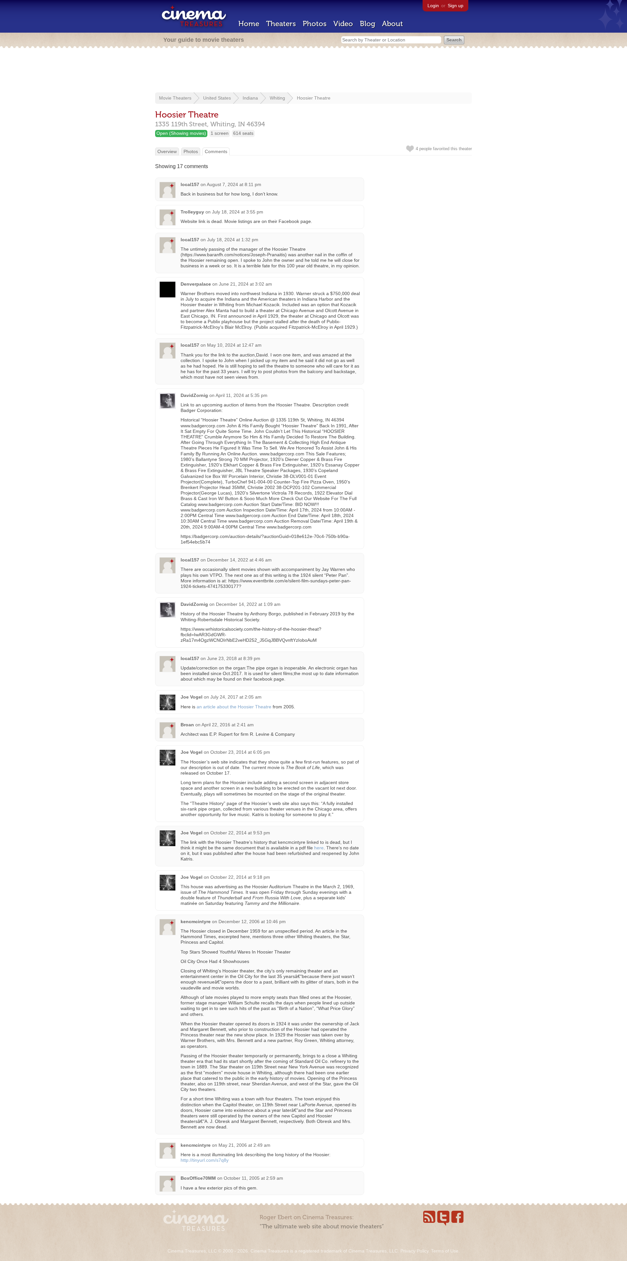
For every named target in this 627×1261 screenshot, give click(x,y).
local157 (190, 184)
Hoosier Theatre (313, 98)
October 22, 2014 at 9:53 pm (240, 832)
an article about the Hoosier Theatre (234, 706)
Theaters (281, 23)
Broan (187, 724)
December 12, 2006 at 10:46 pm (252, 921)
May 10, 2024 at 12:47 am (234, 345)
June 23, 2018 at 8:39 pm (233, 658)
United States (217, 98)
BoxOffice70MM (198, 1178)
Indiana (250, 98)
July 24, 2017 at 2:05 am (236, 697)
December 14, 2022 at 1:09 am (248, 604)
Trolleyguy (192, 211)
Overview (167, 151)
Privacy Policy (414, 1250)
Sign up (455, 5)
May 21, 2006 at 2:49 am (244, 1145)
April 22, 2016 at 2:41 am (227, 724)
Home (248, 23)
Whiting (277, 98)
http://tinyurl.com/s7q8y (205, 1160)
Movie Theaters (175, 98)
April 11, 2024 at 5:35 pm (241, 395)
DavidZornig (194, 395)
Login (433, 5)
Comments (216, 151)
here (319, 847)
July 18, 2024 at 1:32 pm (232, 239)
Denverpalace (196, 284)
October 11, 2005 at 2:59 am (253, 1178)
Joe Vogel (191, 697)
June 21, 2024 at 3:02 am (245, 284)
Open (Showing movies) (181, 133)
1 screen (220, 133)
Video (343, 23)
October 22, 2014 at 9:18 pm (240, 877)
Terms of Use (444, 1250)
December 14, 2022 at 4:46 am (239, 559)
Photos (315, 23)
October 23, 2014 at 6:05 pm (240, 752)
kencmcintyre (196, 921)
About (392, 23)
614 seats (243, 133)
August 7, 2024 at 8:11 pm (234, 184)
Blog (367, 23)
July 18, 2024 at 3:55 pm (237, 211)
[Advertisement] (313, 71)
